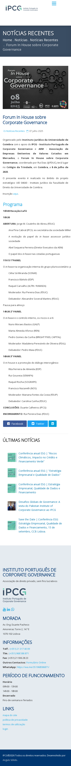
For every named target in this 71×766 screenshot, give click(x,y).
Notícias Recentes (15, 131)
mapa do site (10, 715)
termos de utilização (14, 724)
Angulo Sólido (10, 760)
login (5, 729)
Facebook (17, 423)
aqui (15, 193)
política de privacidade (15, 719)
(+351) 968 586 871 (19, 653)
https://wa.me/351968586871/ (33, 667)
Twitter (39, 423)
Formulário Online (36, 662)
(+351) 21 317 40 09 (20, 648)
